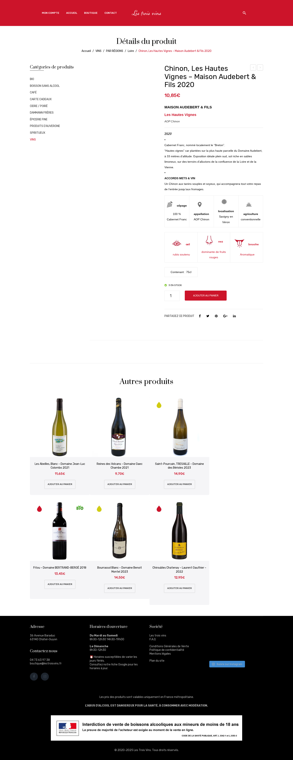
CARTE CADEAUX (41, 99)
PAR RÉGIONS (114, 51)
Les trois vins (157, 635)
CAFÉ (33, 92)
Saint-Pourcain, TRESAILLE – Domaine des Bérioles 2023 (179, 466)
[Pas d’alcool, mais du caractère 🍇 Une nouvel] (253, 640)
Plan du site (156, 660)
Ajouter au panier (205, 295)
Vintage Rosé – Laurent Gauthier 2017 (260, 68)
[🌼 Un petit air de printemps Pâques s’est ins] (215, 640)
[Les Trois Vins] (146, 13)
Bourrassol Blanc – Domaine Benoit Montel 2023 (119, 569)
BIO (32, 79)
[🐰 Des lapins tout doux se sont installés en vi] (234, 640)
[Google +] (225, 316)
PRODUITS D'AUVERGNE (45, 126)
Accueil (86, 51)
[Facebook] (200, 316)
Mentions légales (160, 653)
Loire (131, 51)
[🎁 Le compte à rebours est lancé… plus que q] (234, 651)
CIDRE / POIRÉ (39, 106)
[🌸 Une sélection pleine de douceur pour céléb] (234, 629)
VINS (98, 51)
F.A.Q (152, 639)
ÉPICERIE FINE (38, 119)
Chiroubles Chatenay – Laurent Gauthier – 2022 (179, 569)
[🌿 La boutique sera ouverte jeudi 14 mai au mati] (253, 629)
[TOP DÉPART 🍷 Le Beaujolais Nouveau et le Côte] (253, 651)
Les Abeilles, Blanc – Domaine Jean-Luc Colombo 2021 (60, 466)
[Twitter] (207, 316)
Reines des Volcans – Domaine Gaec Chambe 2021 (120, 466)
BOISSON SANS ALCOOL (45, 86)
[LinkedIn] (234, 316)
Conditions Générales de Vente (169, 646)
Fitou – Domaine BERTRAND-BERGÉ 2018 (59, 567)
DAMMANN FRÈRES (42, 112)
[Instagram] (45, 677)
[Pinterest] (216, 316)
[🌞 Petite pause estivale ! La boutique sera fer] (215, 629)
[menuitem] (50, 13)
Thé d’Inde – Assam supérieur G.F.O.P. (253, 68)
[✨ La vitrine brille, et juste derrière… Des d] (215, 651)
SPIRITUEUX (37, 133)
